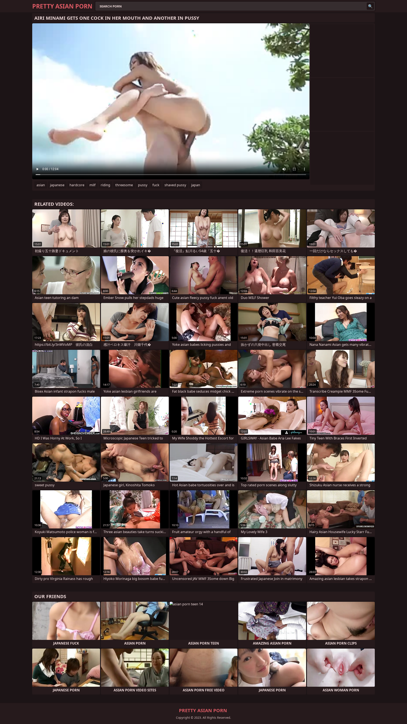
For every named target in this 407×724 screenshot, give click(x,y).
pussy (142, 185)
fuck (155, 185)
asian (40, 185)
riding (105, 185)
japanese (57, 185)
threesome (124, 185)
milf (92, 185)
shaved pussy (175, 185)
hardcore (77, 185)
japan (195, 185)
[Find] (370, 6)
